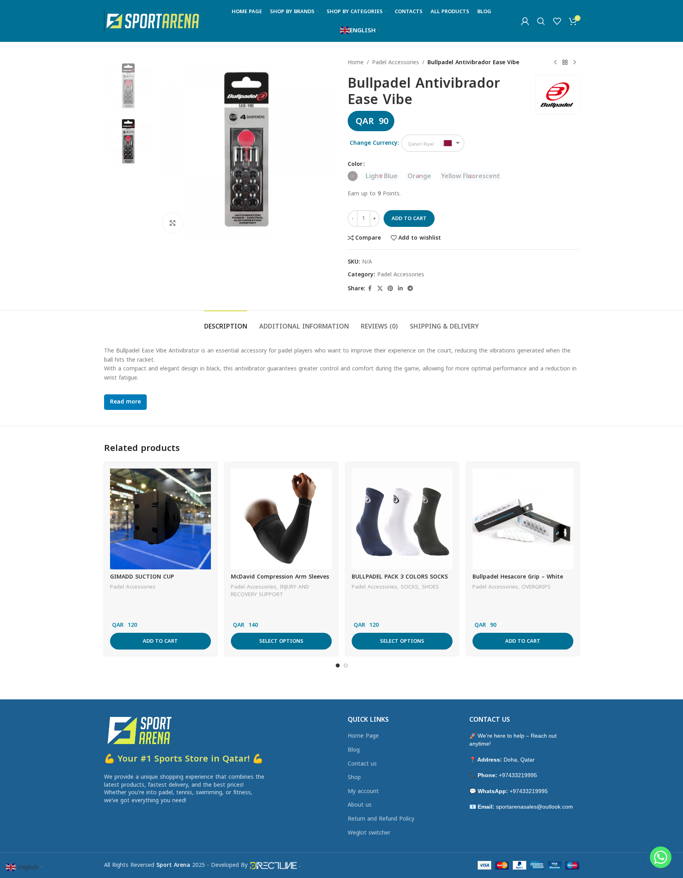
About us (360, 805)
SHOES (430, 587)
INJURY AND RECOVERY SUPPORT (270, 590)
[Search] (541, 21)
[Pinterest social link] (390, 288)
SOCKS (409, 587)
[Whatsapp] (660, 857)
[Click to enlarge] (173, 223)
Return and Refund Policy (381, 819)
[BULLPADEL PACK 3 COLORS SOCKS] (402, 519)
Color (355, 164)
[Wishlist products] (557, 21)
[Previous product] (555, 62)
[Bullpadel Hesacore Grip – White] (522, 519)
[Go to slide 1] (338, 665)
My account (363, 791)
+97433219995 (518, 775)
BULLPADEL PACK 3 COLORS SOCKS (400, 576)
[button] (160, 641)
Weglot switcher (369, 833)
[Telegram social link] (410, 288)
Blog (354, 750)
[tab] (225, 322)
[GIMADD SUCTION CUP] (160, 519)
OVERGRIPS (536, 587)
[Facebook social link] (370, 288)
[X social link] (380, 288)
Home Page (363, 736)
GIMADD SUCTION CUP (142, 576)
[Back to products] (565, 62)
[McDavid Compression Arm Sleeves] (281, 519)
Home (356, 62)
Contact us (362, 764)
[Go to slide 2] (346, 665)
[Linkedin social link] (400, 288)
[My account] (525, 21)
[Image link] (138, 729)
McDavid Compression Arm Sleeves (280, 576)
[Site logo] (153, 20)
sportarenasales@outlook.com (534, 806)
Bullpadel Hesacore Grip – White (517, 576)
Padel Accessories (395, 62)
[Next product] (574, 62)
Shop (354, 778)
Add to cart (409, 218)
